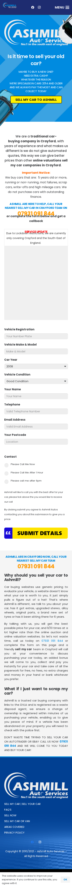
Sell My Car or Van (17, 821)
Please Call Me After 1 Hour (27, 472)
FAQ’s (7, 810)
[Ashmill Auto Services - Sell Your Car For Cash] (10, 5)
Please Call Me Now (23, 464)
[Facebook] (33, 7)
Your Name (14, 389)
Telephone (13, 404)
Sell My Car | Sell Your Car (22, 804)
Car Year (12, 360)
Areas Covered (14, 827)
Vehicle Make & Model (22, 344)
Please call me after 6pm (26, 480)
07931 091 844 (36, 214)
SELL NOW (10, 815)
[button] (62, 7)
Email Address (16, 420)
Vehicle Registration (20, 329)
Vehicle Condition (18, 374)
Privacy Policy (14, 832)
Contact (12, 457)
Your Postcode (16, 435)
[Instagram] (39, 7)
